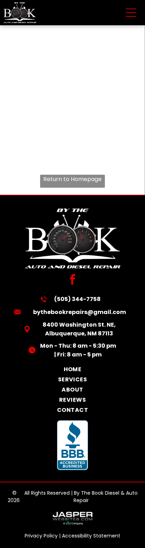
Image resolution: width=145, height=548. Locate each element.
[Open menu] (131, 12)
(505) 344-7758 (77, 299)
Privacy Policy (41, 535)
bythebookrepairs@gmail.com (79, 312)
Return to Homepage (72, 179)
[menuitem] (72, 369)
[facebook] (73, 280)
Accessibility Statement (91, 535)
